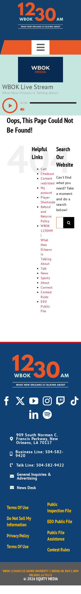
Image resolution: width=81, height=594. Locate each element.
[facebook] (6, 400)
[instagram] (47, 400)
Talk (44, 268)
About (45, 283)
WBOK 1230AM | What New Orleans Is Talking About (46, 245)
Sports (45, 278)
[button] (10, 105)
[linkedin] (33, 414)
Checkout (47, 174)
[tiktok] (74, 400)
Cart (44, 169)
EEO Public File (45, 306)
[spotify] (47, 414)
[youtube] (33, 400)
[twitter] (20, 400)
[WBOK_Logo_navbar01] (40, 4)
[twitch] (60, 400)
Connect (46, 287)
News (44, 273)
